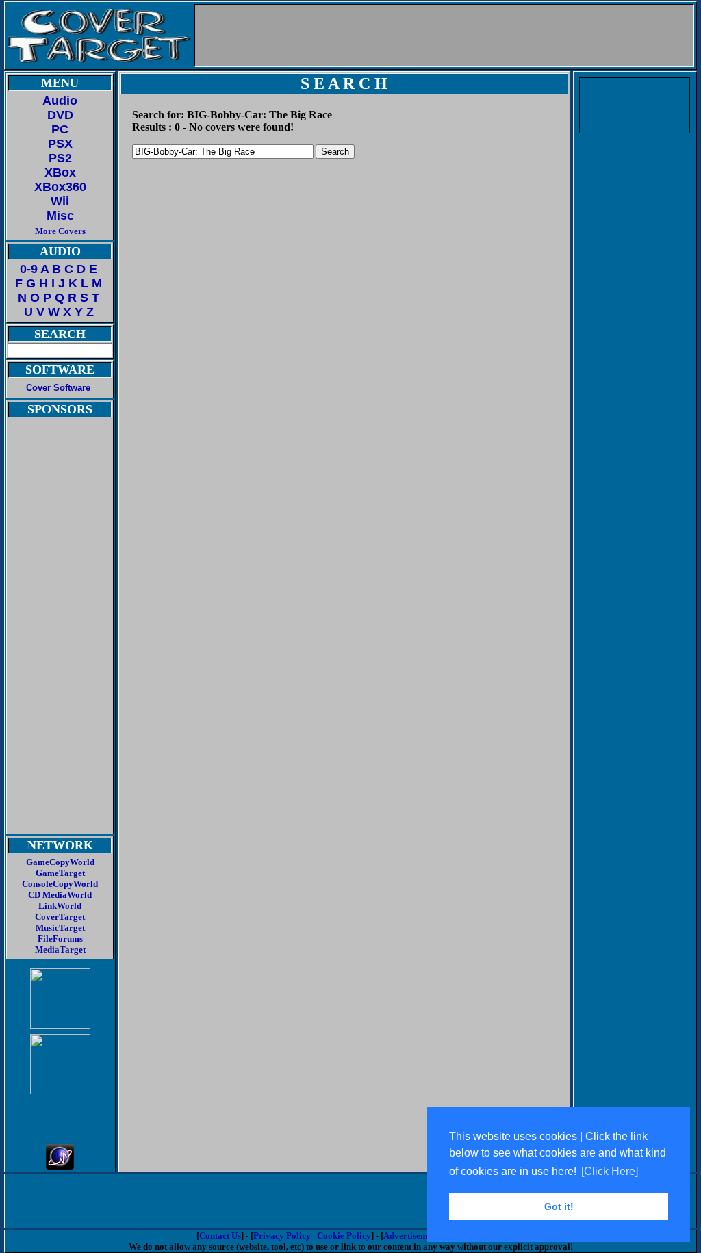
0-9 (29, 269)
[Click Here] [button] (609, 1171)
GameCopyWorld (60, 862)
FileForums (60, 938)
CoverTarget (60, 917)
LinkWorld (59, 906)
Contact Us (220, 1235)
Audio (59, 100)
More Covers (60, 231)
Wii (60, 201)
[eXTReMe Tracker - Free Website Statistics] (60, 1166)
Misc (60, 215)
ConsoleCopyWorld (60, 884)
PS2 (60, 158)
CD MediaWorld (60, 895)
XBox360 (60, 187)
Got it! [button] (559, 1206)
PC (59, 129)
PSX (60, 144)
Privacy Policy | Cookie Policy (312, 1235)
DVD (60, 115)
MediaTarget (60, 949)
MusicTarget (60, 927)
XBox (60, 172)
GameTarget (60, 873)
